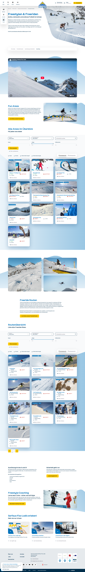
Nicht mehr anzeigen (35, 292)
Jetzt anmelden (24, 292)
